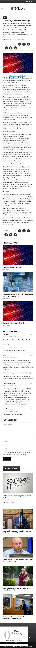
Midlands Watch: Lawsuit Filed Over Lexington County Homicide (15, 617)
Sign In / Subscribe (31, 1)
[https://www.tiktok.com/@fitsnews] (30, 637)
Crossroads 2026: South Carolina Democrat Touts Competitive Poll (17, 532)
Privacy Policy (28, 646)
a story (29, 99)
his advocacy (21, 101)
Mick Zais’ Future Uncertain (12, 267)
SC (4, 17)
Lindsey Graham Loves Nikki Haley (14, 323)
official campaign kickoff (17, 76)
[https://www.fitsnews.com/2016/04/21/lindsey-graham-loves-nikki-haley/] (18, 311)
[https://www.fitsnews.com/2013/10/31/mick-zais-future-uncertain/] (18, 255)
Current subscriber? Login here (14, 643)
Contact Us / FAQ (7, 646)
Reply (31, 334)
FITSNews (6, 39)
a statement (26, 173)
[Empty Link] (31, 468)
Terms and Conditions (18, 646)
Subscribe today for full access (14, 640)
